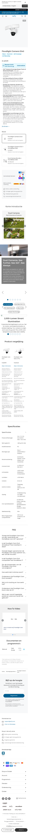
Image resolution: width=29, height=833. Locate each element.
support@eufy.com (10, 721)
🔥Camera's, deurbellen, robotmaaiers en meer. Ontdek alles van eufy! (13, 13)
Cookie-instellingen (14, 823)
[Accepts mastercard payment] (22, 763)
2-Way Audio (20, 308)
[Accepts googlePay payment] (18, 763)
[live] (6, 16)
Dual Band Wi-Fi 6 (20, 304)
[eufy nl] (14, 16)
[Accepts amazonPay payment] (3, 763)
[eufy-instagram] (3, 798)
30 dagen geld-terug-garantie (12, 737)
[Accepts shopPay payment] (7, 766)
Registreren (13, 695)
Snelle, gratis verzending (11, 734)
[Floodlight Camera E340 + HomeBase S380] (14, 149)
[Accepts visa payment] (15, 766)
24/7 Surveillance (8, 304)
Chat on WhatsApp (10, 724)
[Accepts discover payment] (15, 763)
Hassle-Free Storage (13, 311)
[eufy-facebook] (6, 798)
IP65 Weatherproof (9, 308)
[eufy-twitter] (9, 798)
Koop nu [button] (21, 829)
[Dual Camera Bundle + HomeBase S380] (14, 161)
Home (3, 671)
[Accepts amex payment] (7, 763)
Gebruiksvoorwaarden (13, 700)
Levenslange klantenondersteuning (14, 742)
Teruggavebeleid (9, 821)
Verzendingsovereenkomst (14, 819)
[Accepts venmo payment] (11, 766)
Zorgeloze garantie (9, 740)
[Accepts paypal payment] (3, 766)
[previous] (3, 307)
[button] (25, 2)
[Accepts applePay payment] (11, 763)
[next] (24, 307)
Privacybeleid (8, 701)
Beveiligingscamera (11, 671)
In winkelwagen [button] (7, 829)
